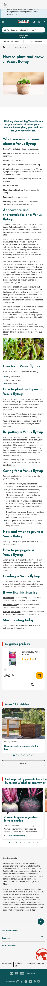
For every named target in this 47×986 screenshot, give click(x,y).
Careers (40, 963)
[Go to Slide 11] (35, 842)
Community (7, 963)
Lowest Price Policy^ (11, 42)
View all (23, 763)
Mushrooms (8, 598)
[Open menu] (3, 22)
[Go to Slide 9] (30, 842)
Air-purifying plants (11, 611)
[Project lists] (39, 22)
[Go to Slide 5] (24, 755)
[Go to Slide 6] (27, 755)
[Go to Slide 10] (33, 842)
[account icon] (34, 22)
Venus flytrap (9, 227)
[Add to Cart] (39, 675)
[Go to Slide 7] (29, 755)
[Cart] (44, 22)
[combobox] (23, 29)
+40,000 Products (35, 42)
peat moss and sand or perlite (28, 565)
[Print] (5, 5)
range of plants (27, 625)
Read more (12, 14)
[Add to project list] (32, 684)
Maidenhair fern (10, 605)
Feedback (30, 963)
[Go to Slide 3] (19, 755)
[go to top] (41, 921)
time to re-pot (30, 440)
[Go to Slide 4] (21, 755)
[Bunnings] (23, 22)
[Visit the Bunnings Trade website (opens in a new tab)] (23, 36)
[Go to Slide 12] (38, 842)
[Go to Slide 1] (14, 755)
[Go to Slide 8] (32, 755)
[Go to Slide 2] (16, 755)
